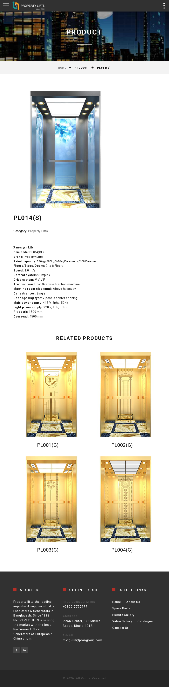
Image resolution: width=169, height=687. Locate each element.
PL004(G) (122, 550)
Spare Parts (121, 608)
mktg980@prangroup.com (82, 640)
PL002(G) (122, 445)
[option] (65, 149)
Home (62, 67)
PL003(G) (48, 550)
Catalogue (145, 621)
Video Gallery (122, 621)
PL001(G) (48, 445)
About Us (133, 602)
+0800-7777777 (75, 606)
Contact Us (120, 627)
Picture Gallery (123, 615)
